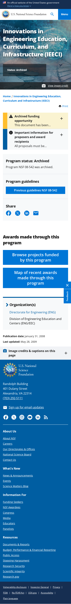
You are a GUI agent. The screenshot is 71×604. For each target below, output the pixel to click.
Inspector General (40, 587)
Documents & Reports (16, 544)
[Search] (52, 14)
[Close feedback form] (67, 285)
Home (7, 96)
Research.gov (11, 576)
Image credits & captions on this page (32, 353)
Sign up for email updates (26, 407)
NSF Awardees (11, 507)
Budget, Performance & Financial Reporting (29, 550)
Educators (9, 523)
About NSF (9, 438)
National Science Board (17, 454)
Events (7, 481)
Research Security (14, 566)
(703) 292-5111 (13, 398)
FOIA (5, 592)
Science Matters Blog (15, 486)
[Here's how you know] (35, 4)
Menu (64, 14)
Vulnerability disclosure (15, 587)
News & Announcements (18, 475)
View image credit (58, 85)
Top (64, 322)
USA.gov (32, 592)
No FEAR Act (18, 592)
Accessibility (47, 592)
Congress (8, 512)
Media (7, 518)
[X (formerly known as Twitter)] (14, 417)
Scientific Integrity (14, 571)
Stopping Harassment (16, 560)
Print (65, 106)
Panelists (8, 529)
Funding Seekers (13, 502)
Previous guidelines (35, 190)
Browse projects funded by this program (35, 257)
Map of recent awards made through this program (35, 278)
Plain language (10, 598)
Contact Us (9, 460)
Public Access (11, 555)
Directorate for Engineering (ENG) (32, 312)
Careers (7, 443)
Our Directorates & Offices (19, 449)
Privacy (56, 587)
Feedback (67, 296)
